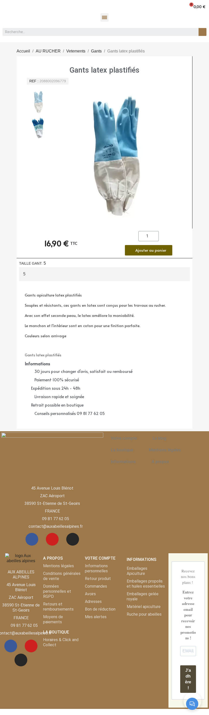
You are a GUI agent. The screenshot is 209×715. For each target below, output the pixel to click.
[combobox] (98, 32)
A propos (160, 461)
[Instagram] (72, 539)
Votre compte (124, 438)
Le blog (159, 438)
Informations (123, 461)
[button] (197, 6)
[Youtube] (52, 539)
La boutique (122, 450)
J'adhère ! (188, 679)
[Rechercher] (202, 32)
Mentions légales (165, 450)
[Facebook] (31, 539)
